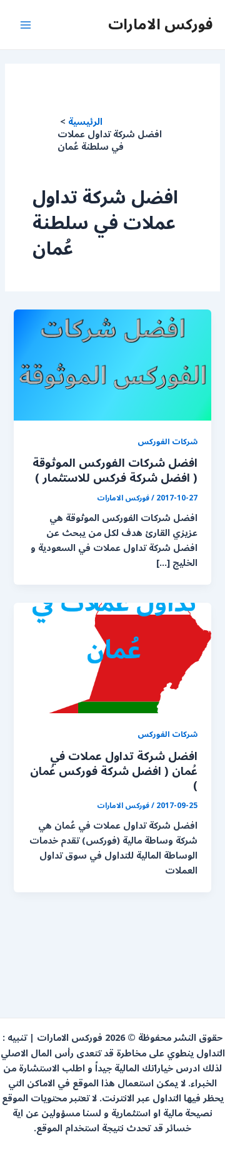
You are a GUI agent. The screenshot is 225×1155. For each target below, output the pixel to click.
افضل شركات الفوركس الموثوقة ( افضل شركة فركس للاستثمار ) (115, 470)
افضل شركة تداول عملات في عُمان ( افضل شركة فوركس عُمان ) (114, 770)
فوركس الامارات (160, 24)
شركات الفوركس (168, 441)
